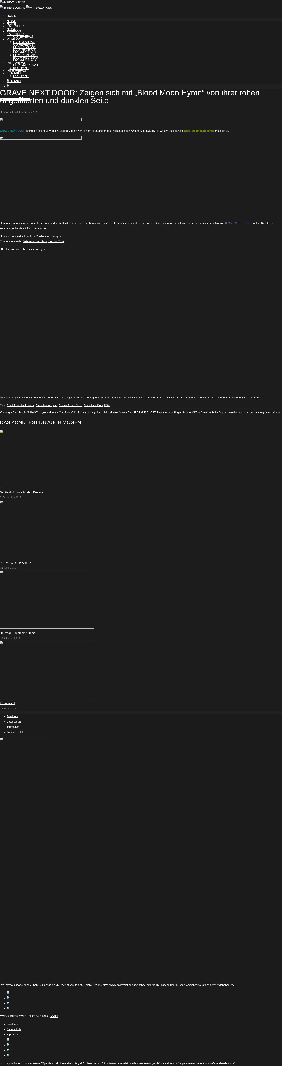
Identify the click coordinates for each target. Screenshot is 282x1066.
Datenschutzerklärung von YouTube (43, 241)
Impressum (13, 726)
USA (107, 405)
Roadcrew (12, 716)
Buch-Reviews (25, 65)
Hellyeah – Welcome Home (18, 633)
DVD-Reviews (24, 49)
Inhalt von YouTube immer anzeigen (25, 249)
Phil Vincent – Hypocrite (16, 562)
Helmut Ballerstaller (11, 112)
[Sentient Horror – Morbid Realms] (47, 487)
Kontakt (14, 81)
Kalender (15, 34)
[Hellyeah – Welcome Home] (47, 627)
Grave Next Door (93, 405)
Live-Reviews (24, 60)
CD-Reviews (23, 44)
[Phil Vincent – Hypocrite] (47, 557)
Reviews (14, 39)
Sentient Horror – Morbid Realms (21, 492)
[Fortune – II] (47, 698)
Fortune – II (7, 703)
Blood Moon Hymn (46, 405)
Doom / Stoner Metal (70, 405)
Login (54, 1016)
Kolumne (21, 76)
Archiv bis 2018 (15, 732)
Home (11, 15)
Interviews (16, 70)
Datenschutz (14, 721)
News (11, 29)
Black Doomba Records (199, 130)
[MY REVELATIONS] (26, 7)
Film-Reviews (24, 55)
